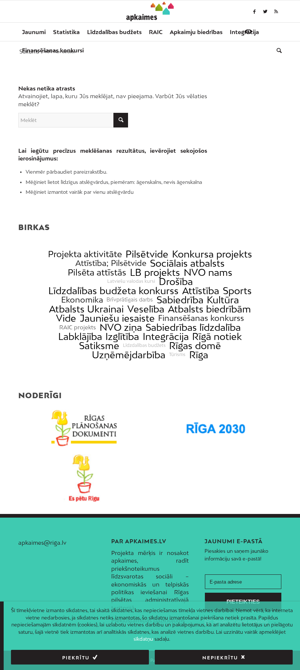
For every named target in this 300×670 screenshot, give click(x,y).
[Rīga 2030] (215, 428)
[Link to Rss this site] (276, 11)
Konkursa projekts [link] (212, 254)
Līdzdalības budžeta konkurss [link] (113, 290)
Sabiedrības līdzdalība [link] (193, 327)
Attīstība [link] (200, 290)
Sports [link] (237, 290)
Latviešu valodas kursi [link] (131, 281)
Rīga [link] (198, 354)
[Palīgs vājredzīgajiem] (248, 31)
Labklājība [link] (80, 336)
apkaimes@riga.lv (42, 542)
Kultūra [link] (223, 299)
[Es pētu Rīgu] (84, 478)
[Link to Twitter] (265, 11)
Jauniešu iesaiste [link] (117, 318)
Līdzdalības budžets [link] (144, 345)
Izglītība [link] (122, 336)
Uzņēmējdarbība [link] (128, 354)
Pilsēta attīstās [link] (97, 272)
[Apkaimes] (150, 11)
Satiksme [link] (99, 345)
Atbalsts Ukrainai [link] (86, 309)
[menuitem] (33, 32)
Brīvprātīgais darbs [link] (129, 299)
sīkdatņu (143, 639)
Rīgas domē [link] (195, 345)
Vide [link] (66, 318)
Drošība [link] (176, 281)
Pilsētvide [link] (146, 254)
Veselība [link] (145, 309)
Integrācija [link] (166, 336)
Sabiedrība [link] (180, 299)
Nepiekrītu (220, 657)
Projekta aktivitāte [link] (85, 254)
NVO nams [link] (208, 272)
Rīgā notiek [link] (217, 336)
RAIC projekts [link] (77, 327)
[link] (52, 50)
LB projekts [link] (155, 272)
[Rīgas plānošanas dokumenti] (84, 428)
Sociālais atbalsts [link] (187, 263)
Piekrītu (76, 657)
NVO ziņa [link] (121, 327)
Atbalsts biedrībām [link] (209, 309)
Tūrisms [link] (177, 354)
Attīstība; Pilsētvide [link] (110, 263)
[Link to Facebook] (254, 11)
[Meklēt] (277, 50)
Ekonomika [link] (82, 300)
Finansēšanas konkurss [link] (201, 318)
